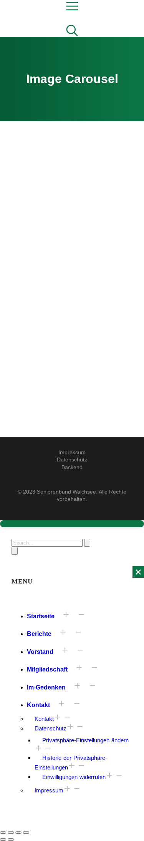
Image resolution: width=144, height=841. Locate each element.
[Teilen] (11, 832)
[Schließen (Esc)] (3, 832)
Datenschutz (72, 459)
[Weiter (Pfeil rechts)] (11, 839)
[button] (72, 232)
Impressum (72, 452)
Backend (72, 467)
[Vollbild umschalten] (18, 832)
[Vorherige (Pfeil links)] (3, 839)
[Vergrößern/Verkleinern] (26, 832)
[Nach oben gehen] (72, 523)
